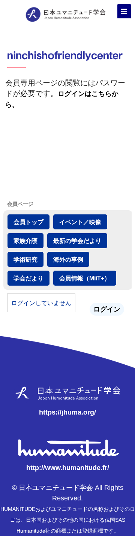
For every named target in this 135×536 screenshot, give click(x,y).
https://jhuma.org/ (67, 412)
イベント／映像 (80, 222)
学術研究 (26, 259)
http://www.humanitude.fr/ (67, 468)
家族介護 (26, 240)
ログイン (106, 309)
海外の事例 (68, 259)
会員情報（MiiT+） (84, 278)
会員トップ (29, 222)
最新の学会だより (77, 240)
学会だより (29, 278)
